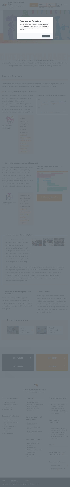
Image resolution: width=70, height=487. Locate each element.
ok (46, 36)
